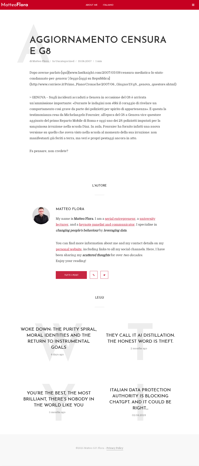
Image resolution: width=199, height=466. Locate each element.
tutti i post (71, 275)
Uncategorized (64, 61)
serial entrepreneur (120, 219)
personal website (69, 249)
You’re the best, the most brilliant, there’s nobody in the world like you (58, 399)
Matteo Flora (40, 61)
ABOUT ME (92, 5)
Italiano (108, 5)
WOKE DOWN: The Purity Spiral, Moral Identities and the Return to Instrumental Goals (59, 338)
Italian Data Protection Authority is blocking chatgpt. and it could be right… (140, 399)
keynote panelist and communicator (107, 224)
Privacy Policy (114, 448)
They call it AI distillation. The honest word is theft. (140, 338)
